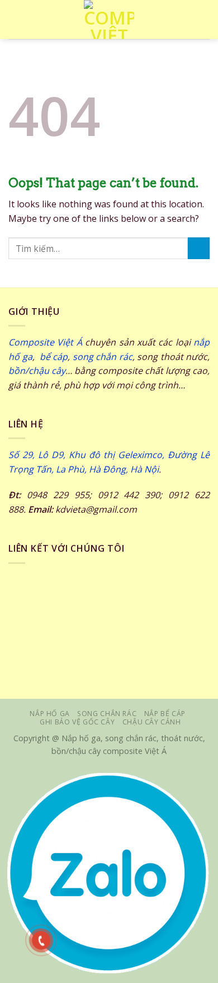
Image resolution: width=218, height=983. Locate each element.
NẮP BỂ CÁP (165, 713)
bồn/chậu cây (36, 370)
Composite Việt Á (45, 342)
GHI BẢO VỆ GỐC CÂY (77, 722)
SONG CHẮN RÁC (106, 713)
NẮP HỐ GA (50, 713)
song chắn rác (102, 357)
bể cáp (52, 357)
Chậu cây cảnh (151, 722)
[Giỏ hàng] (204, 19)
